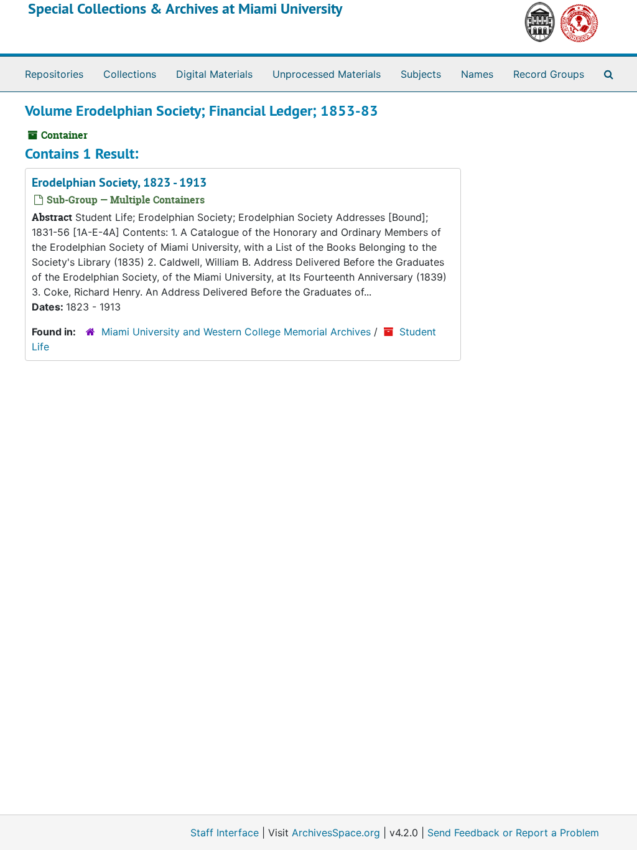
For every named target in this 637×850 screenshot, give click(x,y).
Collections (129, 74)
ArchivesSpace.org (336, 832)
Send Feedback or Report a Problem (513, 832)
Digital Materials (214, 74)
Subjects (421, 74)
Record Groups (548, 74)
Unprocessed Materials (326, 74)
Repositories (54, 74)
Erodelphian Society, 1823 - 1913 (119, 182)
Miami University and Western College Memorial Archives (236, 331)
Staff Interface (224, 832)
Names (477, 74)
